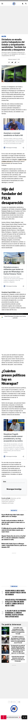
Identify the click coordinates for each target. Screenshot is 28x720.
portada (19, 498)
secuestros (12, 499)
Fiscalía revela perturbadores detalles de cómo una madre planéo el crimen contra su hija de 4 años (13, 522)
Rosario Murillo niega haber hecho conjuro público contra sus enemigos (13, 515)
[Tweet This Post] (12, 62)
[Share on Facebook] (9, 62)
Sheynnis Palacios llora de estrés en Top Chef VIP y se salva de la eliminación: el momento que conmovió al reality (14, 537)
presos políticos (5, 499)
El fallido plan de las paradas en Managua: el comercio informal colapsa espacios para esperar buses (13, 530)
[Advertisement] (14, 20)
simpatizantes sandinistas (8, 501)
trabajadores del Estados (8, 503)
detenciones (13, 498)
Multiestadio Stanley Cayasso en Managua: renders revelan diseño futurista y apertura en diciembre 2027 (14, 545)
